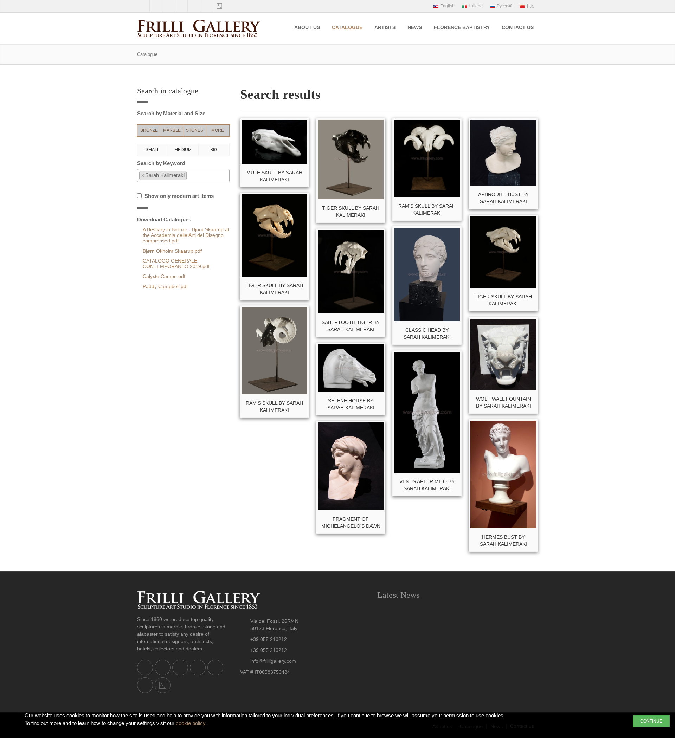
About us (307, 27)
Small (153, 149)
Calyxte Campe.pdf (164, 276)
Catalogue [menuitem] (347, 27)
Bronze (149, 130)
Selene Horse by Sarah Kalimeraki (350, 404)
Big (213, 149)
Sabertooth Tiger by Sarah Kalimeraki (351, 325)
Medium (183, 149)
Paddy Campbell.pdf (165, 286)
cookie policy (190, 723)
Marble (172, 130)
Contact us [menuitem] (518, 27)
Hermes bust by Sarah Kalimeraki (503, 540)
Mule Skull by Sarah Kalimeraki (274, 176)
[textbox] (190, 175)
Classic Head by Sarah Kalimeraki (427, 333)
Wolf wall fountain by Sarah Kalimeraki (503, 402)
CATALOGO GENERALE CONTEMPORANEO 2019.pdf (176, 263)
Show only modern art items (178, 196)
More (217, 130)
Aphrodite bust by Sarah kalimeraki (503, 198)
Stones (194, 130)
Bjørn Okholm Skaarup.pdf (172, 251)
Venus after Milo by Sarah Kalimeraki (427, 485)
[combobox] (183, 175)
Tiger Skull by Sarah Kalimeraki (350, 211)
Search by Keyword (161, 163)
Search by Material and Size (171, 113)
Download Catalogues (164, 219)
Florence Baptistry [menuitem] (462, 27)
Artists (385, 27)
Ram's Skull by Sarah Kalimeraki (427, 209)
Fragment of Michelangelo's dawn (350, 522)
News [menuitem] (414, 27)
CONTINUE (651, 721)
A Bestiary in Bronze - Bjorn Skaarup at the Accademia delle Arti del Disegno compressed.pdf (186, 235)
